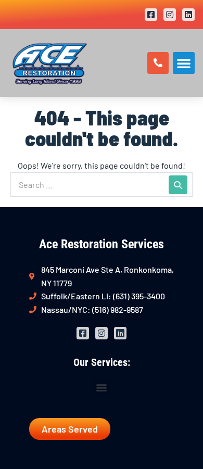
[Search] (178, 184)
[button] (184, 63)
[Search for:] (101, 184)
